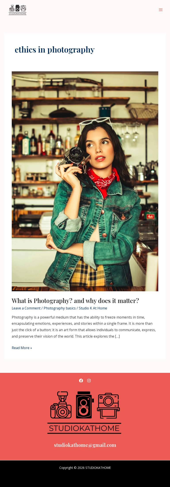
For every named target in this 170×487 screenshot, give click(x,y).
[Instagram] (89, 381)
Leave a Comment (26, 308)
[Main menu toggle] (161, 10)
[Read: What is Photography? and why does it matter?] (85, 180)
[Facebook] (81, 381)
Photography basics (60, 308)
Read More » (22, 347)
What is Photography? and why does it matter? (75, 300)
